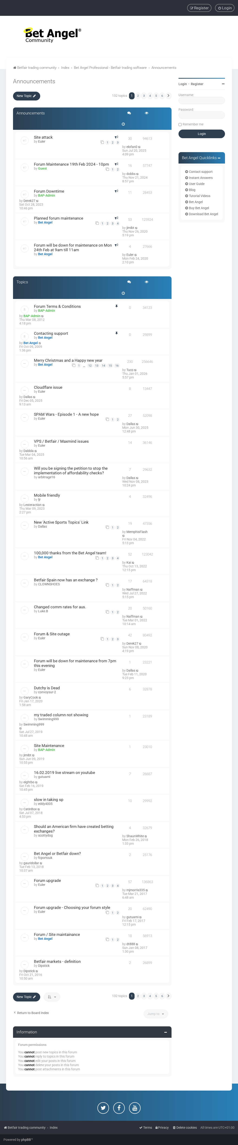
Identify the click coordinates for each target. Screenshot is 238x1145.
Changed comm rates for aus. (60, 607)
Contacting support (51, 333)
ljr (39, 499)
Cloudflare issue (48, 387)
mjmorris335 (135, 890)
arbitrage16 (46, 477)
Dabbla (28, 451)
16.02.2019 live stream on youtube (64, 772)
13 (96, 365)
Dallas (27, 397)
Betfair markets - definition (57, 961)
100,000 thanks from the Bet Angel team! (70, 553)
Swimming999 (48, 719)
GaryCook (30, 697)
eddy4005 (45, 804)
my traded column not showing (61, 715)
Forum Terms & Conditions (57, 306)
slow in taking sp (48, 799)
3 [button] (144, 95)
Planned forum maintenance (58, 218)
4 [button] (150, 95)
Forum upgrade (47, 880)
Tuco (129, 370)
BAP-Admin (46, 195)
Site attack (43, 137)
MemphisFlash (137, 532)
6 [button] (162, 95)
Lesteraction (32, 505)
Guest (42, 168)
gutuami (44, 777)
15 (110, 365)
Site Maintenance (49, 745)
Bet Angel (45, 222)
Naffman (132, 589)
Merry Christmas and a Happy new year (68, 360)
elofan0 (131, 147)
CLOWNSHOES (49, 584)
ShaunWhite (135, 836)
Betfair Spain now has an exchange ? (66, 580)
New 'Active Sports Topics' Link (61, 522)
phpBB (26, 1140)
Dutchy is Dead (47, 688)
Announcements (34, 81)
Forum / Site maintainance (57, 934)
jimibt (130, 228)
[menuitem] (225, 8)
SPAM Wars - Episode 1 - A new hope (66, 414)
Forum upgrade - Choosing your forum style (72, 907)
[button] (168, 96)
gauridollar (31, 863)
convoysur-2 (47, 692)
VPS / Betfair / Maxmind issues (61, 441)
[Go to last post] (139, 147)
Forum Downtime (49, 191)
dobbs (131, 174)
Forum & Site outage (52, 634)
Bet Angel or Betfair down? (57, 853)
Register (197, 84)
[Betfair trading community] (46, 36)
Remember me (193, 124)
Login (182, 84)
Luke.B (43, 611)
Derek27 (29, 201)
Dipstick (44, 966)
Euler (41, 141)
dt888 (130, 944)
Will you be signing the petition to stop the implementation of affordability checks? (71, 470)
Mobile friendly (47, 495)
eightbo (28, 782)
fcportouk (45, 858)
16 (117, 365)
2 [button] (138, 95)
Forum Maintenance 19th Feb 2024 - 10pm (71, 164)
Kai (128, 562)
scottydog (45, 835)
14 (103, 365)
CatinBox (30, 809)
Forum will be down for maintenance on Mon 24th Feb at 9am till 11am (73, 247)
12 (90, 365)
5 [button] (156, 95)
